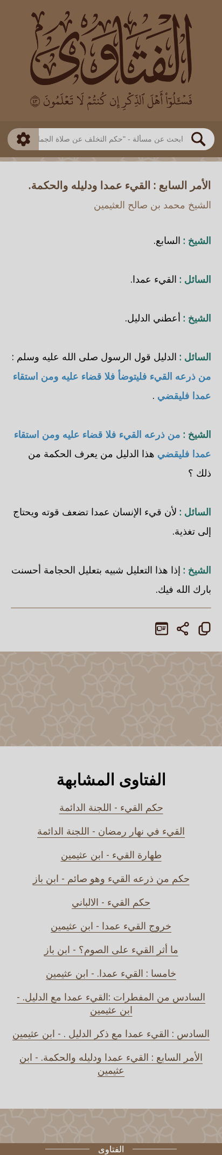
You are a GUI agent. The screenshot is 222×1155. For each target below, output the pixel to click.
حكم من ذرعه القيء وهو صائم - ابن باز (111, 878)
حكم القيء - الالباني (111, 901)
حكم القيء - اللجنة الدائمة (111, 807)
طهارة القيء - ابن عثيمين (111, 854)
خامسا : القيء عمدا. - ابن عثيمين (111, 973)
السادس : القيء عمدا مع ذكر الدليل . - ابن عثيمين (111, 1033)
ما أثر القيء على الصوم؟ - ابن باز (111, 949)
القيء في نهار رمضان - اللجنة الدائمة (111, 830)
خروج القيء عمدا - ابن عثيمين (111, 925)
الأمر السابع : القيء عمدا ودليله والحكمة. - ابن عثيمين (111, 1063)
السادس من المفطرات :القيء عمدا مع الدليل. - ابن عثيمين (111, 1003)
